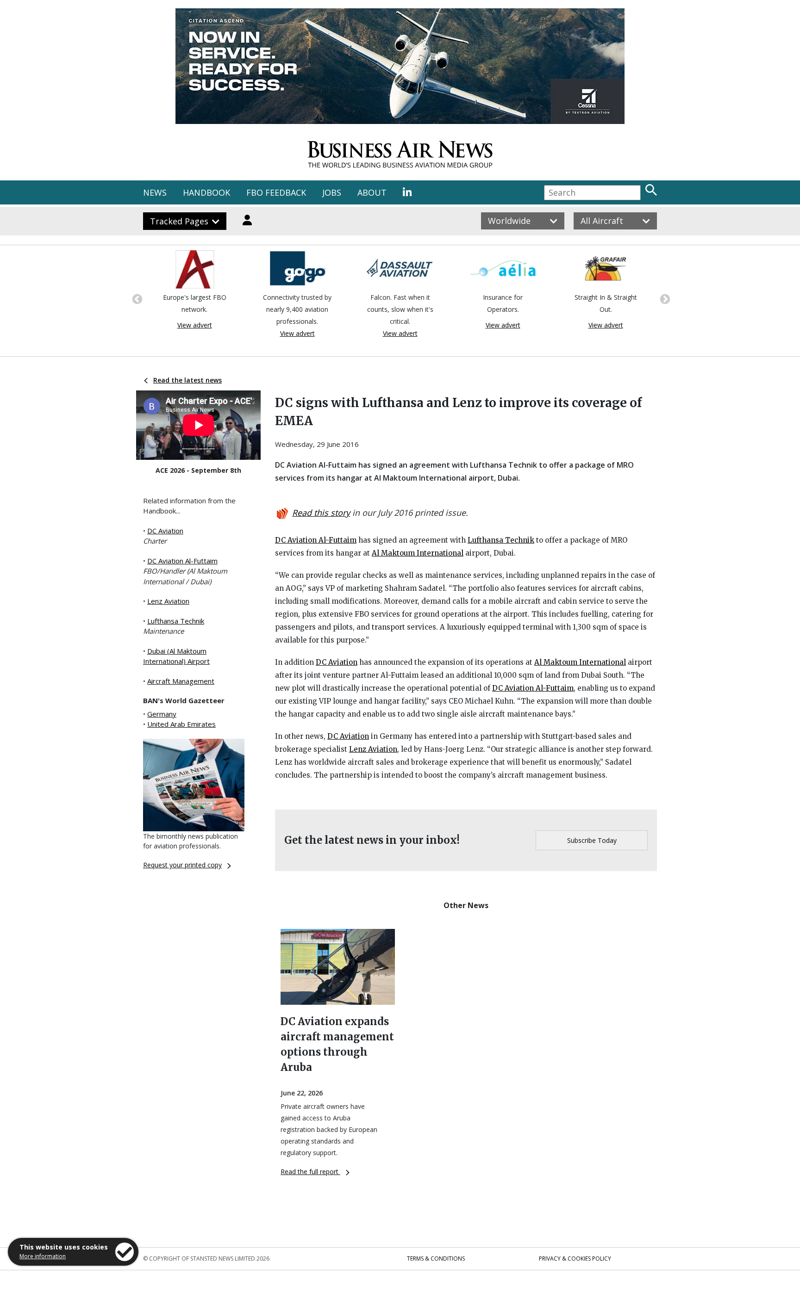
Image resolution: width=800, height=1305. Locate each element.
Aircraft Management (180, 681)
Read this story (321, 512)
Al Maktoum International (417, 553)
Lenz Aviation (168, 601)
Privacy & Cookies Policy (575, 1258)
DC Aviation (165, 530)
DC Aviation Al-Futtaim (182, 560)
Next (664, 298)
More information (42, 1256)
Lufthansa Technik (175, 620)
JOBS (331, 192)
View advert (194, 325)
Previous (136, 298)
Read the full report (310, 1171)
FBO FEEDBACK (276, 192)
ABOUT (372, 192)
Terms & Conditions (436, 1258)
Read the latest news (187, 380)
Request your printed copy (182, 864)
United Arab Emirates (181, 724)
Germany (161, 713)
